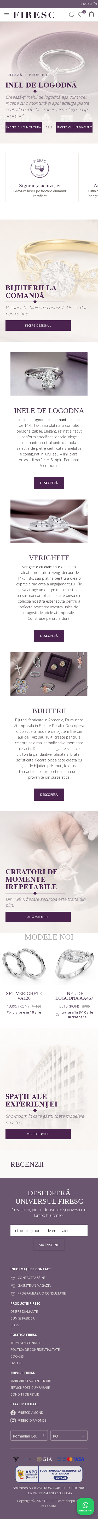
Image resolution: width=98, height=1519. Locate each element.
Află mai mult (38, 917)
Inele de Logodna (49, 410)
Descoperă (49, 483)
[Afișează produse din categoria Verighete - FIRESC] (49, 521)
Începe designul (38, 325)
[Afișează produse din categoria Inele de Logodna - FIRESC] (49, 374)
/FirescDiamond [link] (30, 1412)
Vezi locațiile (38, 1134)
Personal (71, 459)
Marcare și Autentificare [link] (30, 1381)
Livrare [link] (16, 1363)
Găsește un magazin (34, 1285)
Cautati (72, 14)
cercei (75, 748)
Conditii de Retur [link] (24, 1394)
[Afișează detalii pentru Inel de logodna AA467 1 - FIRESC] (74, 963)
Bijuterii (49, 711)
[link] (81, 14)
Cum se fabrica (22, 1318)
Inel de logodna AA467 (74, 996)
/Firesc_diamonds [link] (32, 1420)
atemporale (64, 612)
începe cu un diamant (74, 127)
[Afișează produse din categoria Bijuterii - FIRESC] (49, 674)
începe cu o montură (23, 127)
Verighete (49, 557)
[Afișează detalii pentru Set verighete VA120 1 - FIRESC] (24, 963)
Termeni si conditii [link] (25, 1343)
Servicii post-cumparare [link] (30, 1387)
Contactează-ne (31, 1278)
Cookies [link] (17, 1356)
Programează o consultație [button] (42, 1293)
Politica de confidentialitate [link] (35, 1349)
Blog (14, 1325)
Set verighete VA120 (24, 996)
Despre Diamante (24, 1311)
